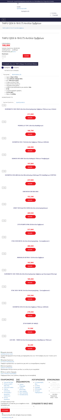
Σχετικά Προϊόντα (8, 102)
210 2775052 (55, 389)
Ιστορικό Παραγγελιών (38, 391)
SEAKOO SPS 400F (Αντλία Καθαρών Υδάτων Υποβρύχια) (30, 158)
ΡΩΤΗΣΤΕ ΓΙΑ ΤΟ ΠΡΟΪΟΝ (11, 70)
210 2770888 (56, 387)
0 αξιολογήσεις (6, 43)
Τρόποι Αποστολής (22, 388)
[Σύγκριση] (3, 105)
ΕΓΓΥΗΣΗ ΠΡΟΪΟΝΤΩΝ (7, 361)
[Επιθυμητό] (5, 105)
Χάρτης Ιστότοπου (7, 389)
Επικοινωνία (10, 1)
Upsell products (20, 102)
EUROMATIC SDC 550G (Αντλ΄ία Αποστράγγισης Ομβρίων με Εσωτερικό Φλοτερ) (30, 274)
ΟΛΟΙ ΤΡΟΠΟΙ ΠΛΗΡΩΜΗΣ (8, 373)
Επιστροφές (38, 389)
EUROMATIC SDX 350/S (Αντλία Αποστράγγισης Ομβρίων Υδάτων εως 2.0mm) (30, 109)
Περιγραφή (6, 74)
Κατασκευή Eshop (7, 417)
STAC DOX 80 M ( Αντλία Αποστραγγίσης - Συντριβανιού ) (30, 241)
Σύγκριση (16, 67)
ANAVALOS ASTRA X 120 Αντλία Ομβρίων (30, 257)
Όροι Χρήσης (23, 391)
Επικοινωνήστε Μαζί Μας (8, 384)
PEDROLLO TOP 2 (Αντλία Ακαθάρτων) (30, 125)
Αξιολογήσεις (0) (16, 74)
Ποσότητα (5, 54)
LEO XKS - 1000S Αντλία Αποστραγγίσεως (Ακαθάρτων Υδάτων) (30, 340)
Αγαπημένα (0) (25, 11)
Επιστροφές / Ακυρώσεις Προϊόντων (7, 394)
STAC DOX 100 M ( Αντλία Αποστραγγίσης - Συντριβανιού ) (30, 290)
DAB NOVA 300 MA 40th (30, 191)
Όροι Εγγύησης (23, 393)
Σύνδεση (53, 13)
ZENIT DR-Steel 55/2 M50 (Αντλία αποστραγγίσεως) (30, 208)
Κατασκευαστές (23, 394)
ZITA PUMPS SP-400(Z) (30, 323)
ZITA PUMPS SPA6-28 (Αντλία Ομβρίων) (30, 224)
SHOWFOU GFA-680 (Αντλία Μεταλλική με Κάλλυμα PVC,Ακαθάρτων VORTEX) (30, 175)
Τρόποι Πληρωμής (22, 385)
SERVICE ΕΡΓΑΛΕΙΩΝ (6, 367)
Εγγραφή (55, 15)
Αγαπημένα (7, 67)
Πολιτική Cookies (8, 387)
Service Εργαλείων (7, 398)
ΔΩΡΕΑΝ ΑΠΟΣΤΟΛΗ (7, 354)
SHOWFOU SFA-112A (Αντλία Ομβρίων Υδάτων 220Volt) (30, 142)
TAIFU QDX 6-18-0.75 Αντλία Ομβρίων (13, 28)
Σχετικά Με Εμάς (8, 382)
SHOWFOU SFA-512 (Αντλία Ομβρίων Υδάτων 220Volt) (30, 307)
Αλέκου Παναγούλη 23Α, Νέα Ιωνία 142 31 (55, 384)
